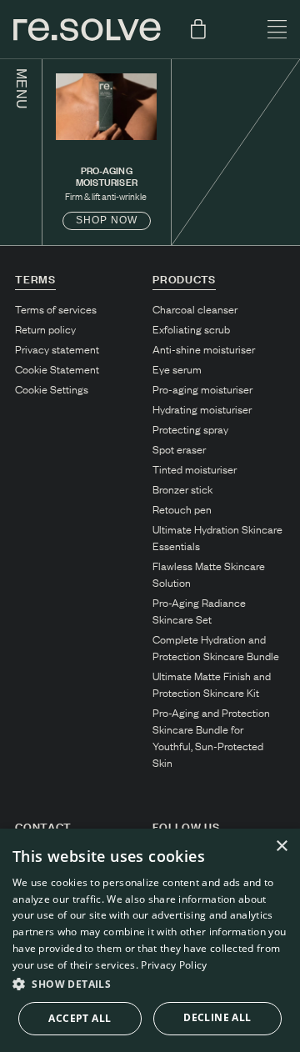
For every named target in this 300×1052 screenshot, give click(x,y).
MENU (21, 89)
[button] (150, 984)
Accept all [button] (79, 1018)
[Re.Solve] (87, 29)
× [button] (281, 846)
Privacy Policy (174, 965)
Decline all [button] (217, 1017)
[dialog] (150, 940)
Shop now (107, 220)
